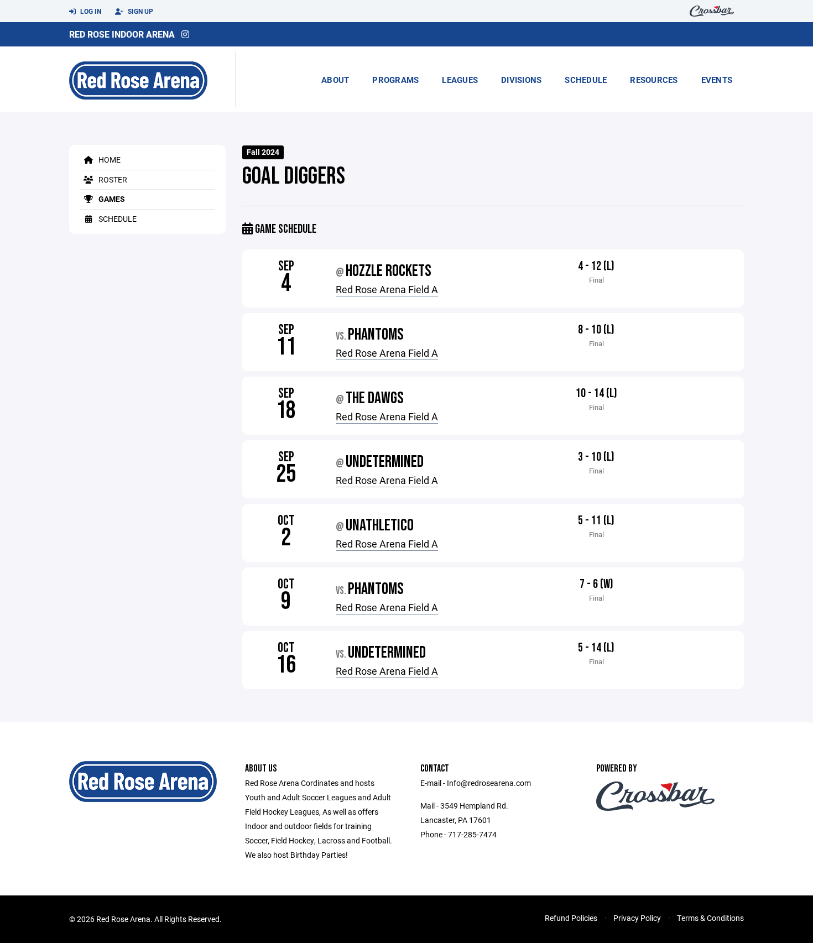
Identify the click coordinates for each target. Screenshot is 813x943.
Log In (90, 11)
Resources (654, 79)
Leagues (460, 79)
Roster (112, 179)
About (335, 79)
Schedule (586, 79)
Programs (395, 79)
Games (111, 199)
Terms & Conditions (710, 918)
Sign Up (139, 11)
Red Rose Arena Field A (387, 289)
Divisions (521, 79)
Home (109, 159)
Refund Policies (571, 918)
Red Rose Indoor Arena (122, 34)
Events (717, 79)
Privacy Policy (637, 918)
